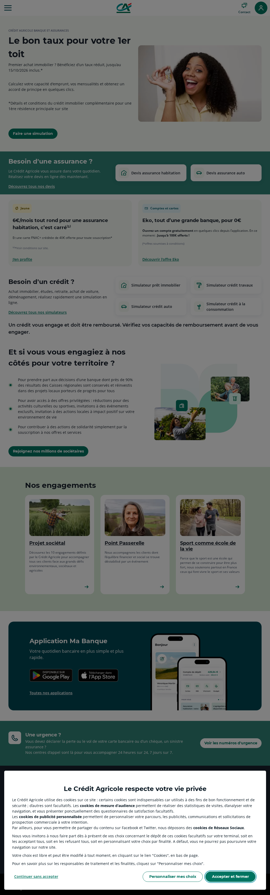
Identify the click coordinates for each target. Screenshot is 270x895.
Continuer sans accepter (36, 876)
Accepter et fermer (230, 876)
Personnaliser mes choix (172, 876)
